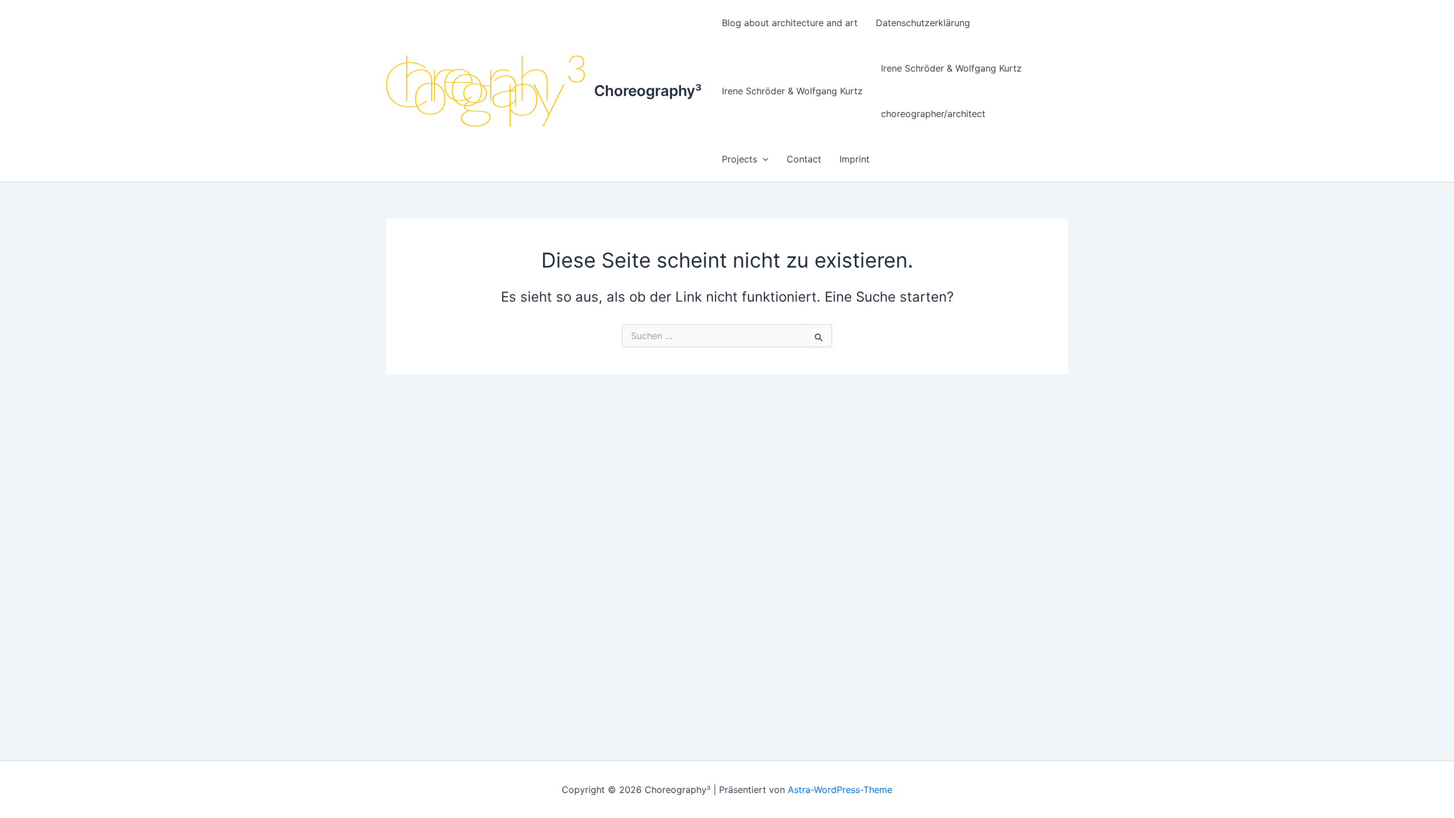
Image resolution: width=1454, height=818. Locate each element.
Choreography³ (647, 90)
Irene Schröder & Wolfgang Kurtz (792, 91)
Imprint (854, 159)
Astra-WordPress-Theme (840, 789)
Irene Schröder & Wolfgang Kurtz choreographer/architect (951, 90)
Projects (739, 159)
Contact (804, 159)
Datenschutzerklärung (923, 22)
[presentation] (762, 159)
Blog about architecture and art (790, 22)
